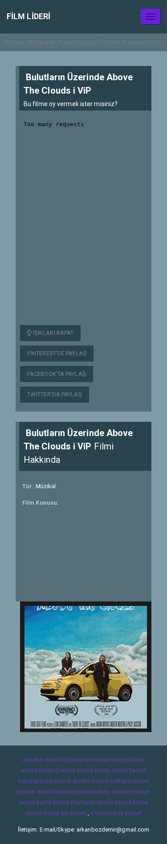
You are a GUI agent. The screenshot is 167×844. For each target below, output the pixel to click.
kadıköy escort (108, 791)
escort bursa (37, 770)
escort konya (131, 802)
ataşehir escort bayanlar (53, 759)
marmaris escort (92, 802)
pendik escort (35, 791)
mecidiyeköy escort (116, 813)
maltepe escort (129, 781)
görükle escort (74, 770)
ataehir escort (90, 781)
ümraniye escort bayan (115, 759)
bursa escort (111, 770)
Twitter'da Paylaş (54, 394)
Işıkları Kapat (53, 332)
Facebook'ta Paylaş (56, 374)
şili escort (73, 813)
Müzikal (46, 486)
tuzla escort (55, 781)
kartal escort (71, 791)
